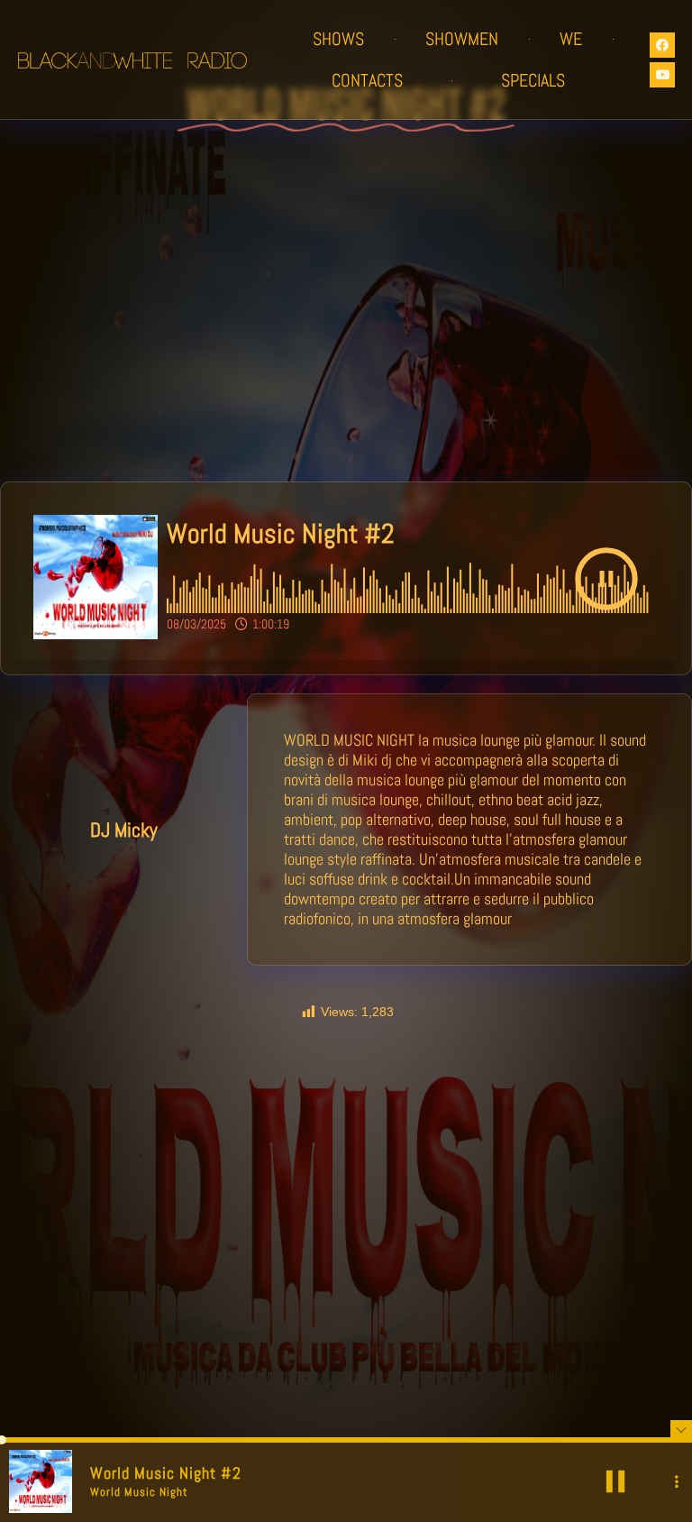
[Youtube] (662, 74)
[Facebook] (662, 45)
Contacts (367, 80)
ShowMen (461, 38)
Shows (338, 38)
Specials (533, 80)
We (571, 38)
